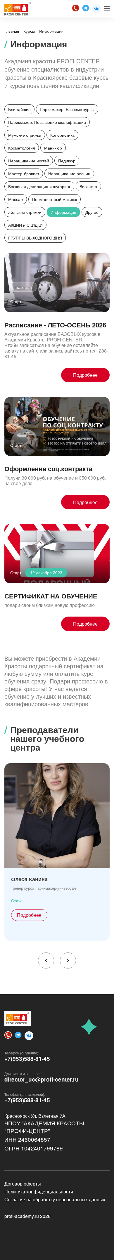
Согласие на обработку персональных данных (54, 1199)
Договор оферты (22, 1183)
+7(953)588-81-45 (27, 1059)
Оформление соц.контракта (48, 468)
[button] (46, 960)
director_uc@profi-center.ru (41, 1079)
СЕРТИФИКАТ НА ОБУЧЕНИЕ (50, 596)
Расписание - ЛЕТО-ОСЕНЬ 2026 (55, 325)
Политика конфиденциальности (38, 1191)
